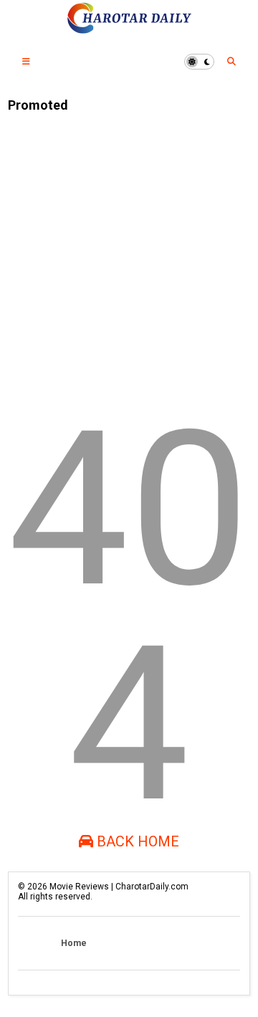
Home (74, 943)
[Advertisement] (129, 252)
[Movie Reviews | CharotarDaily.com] (129, 29)
